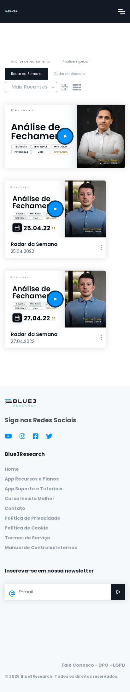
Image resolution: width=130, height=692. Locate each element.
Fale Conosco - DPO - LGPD (93, 665)
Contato (15, 508)
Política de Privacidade (32, 518)
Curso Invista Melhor (30, 498)
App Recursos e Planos (32, 479)
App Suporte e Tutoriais (33, 489)
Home (12, 469)
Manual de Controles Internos (41, 547)
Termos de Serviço (27, 538)
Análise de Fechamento (30, 61)
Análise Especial (75, 61)
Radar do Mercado (69, 73)
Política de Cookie (26, 528)
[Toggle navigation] (121, 11)
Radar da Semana (26, 73)
